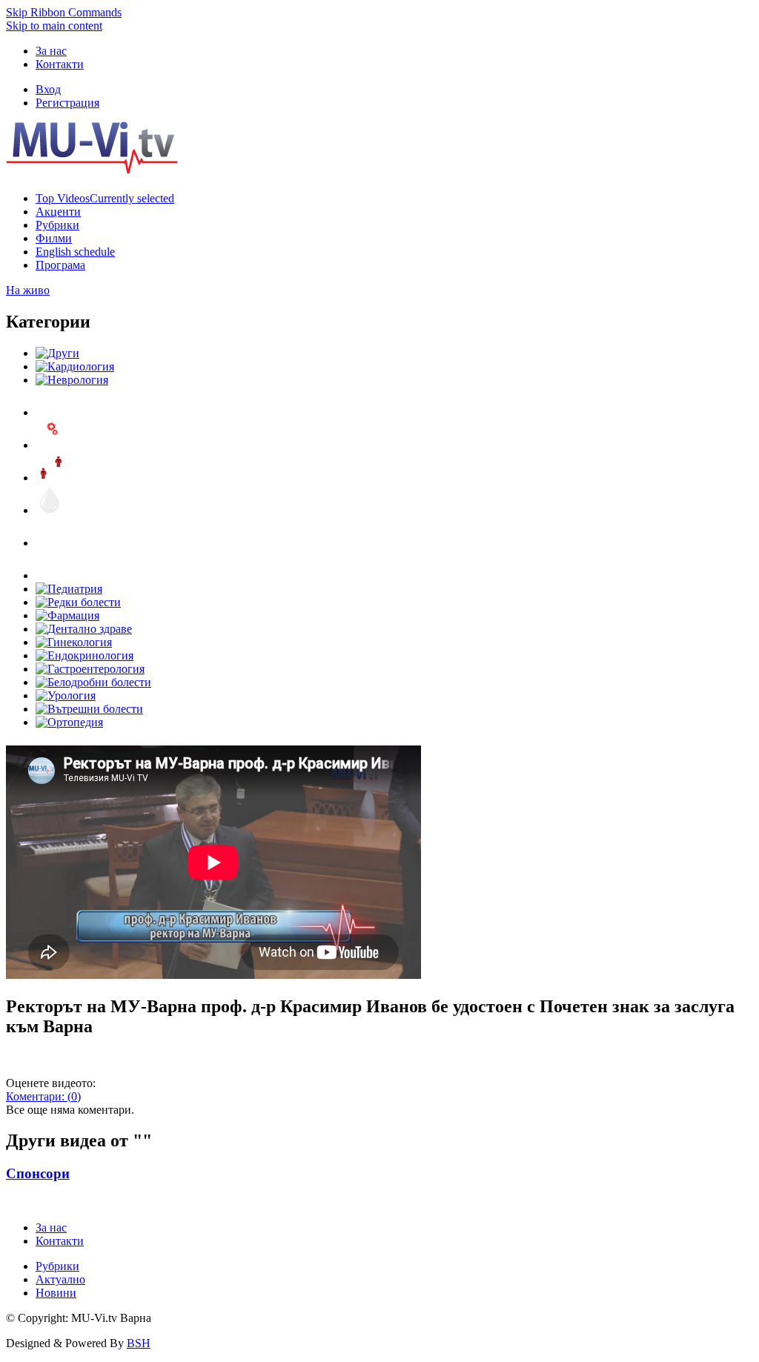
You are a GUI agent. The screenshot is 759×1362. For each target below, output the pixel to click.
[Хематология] (50, 510)
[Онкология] (50, 543)
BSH (138, 1343)
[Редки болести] (78, 602)
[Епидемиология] (50, 477)
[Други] (57, 353)
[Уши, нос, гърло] (50, 412)
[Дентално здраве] (84, 628)
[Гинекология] (74, 642)
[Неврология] (72, 379)
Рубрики (57, 1266)
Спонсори (38, 1173)
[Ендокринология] (84, 655)
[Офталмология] (50, 575)
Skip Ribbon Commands (64, 12)
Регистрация (67, 102)
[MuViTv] (91, 169)
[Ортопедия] (69, 722)
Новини (56, 1292)
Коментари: (43, 1096)
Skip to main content (54, 25)
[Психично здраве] (50, 445)
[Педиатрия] (69, 588)
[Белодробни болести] (93, 682)
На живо (28, 290)
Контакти (60, 64)
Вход (48, 89)
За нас (51, 50)
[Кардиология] (75, 366)
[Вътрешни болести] (89, 708)
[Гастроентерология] (90, 668)
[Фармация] (67, 615)
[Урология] (66, 695)
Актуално (60, 1279)
